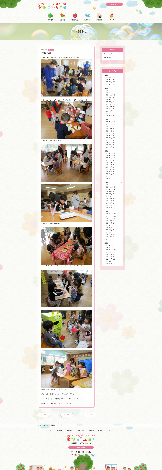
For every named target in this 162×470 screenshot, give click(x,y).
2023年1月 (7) (110, 178)
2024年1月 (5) (110, 147)
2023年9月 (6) (110, 160)
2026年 (106, 75)
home (39, 425)
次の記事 (90, 414)
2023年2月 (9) (110, 176)
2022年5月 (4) (110, 198)
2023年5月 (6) (110, 169)
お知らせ (46, 425)
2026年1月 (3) (110, 84)
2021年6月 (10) (110, 228)
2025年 (106, 88)
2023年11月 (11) (110, 155)
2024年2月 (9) (110, 145)
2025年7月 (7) (110, 102)
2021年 (106, 211)
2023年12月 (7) (110, 153)
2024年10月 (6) (110, 126)
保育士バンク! (81, 458)
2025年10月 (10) (110, 95)
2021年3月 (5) (110, 234)
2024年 (106, 119)
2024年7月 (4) (110, 133)
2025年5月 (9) (110, 106)
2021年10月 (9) (110, 218)
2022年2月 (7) (110, 205)
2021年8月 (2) (110, 223)
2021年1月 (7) (110, 239)
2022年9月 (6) (110, 191)
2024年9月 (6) (110, 129)
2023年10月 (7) (110, 158)
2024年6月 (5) (110, 135)
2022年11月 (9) (110, 187)
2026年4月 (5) (110, 77)
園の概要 (59, 430)
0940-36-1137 (83, 452)
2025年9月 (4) (110, 97)
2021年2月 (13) (110, 237)
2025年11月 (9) (110, 93)
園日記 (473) (108, 57)
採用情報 (101, 430)
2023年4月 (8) (110, 171)
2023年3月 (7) (110, 174)
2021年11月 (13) (110, 216)
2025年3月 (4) (110, 111)
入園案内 (91, 430)
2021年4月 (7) (110, 232)
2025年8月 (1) (110, 99)
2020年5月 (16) (110, 261)
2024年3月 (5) (110, 142)
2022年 (106, 182)
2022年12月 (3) (110, 185)
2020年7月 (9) (110, 257)
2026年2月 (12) (110, 82)
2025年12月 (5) (110, 90)
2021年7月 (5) (110, 225)
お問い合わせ (114, 4)
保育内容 (69, 430)
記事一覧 (66, 414)
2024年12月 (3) (110, 122)
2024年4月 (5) (110, 140)
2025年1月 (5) (110, 115)
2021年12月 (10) (110, 214)
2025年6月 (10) (110, 104)
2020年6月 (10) (110, 259)
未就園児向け (80, 430)
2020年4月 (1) (110, 264)
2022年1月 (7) (110, 208)
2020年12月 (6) (110, 245)
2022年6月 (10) (110, 196)
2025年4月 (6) (110, 109)
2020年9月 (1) (110, 252)
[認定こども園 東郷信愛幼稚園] (51, 6)
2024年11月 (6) (110, 124)
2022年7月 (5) (110, 194)
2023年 (106, 151)
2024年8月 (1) (110, 131)
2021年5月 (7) (110, 230)
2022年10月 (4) (110, 189)
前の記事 (43, 414)
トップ (51, 430)
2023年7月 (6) (110, 165)
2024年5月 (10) (110, 138)
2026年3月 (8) (110, 79)
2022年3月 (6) (110, 203)
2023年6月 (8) (110, 167)
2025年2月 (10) (110, 113)
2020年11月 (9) (110, 247)
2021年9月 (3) (110, 221)
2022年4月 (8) (110, 201)
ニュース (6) (108, 54)
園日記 (51, 49)
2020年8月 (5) (110, 254)
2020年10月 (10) (110, 250)
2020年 (106, 243)
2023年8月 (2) (110, 162)
